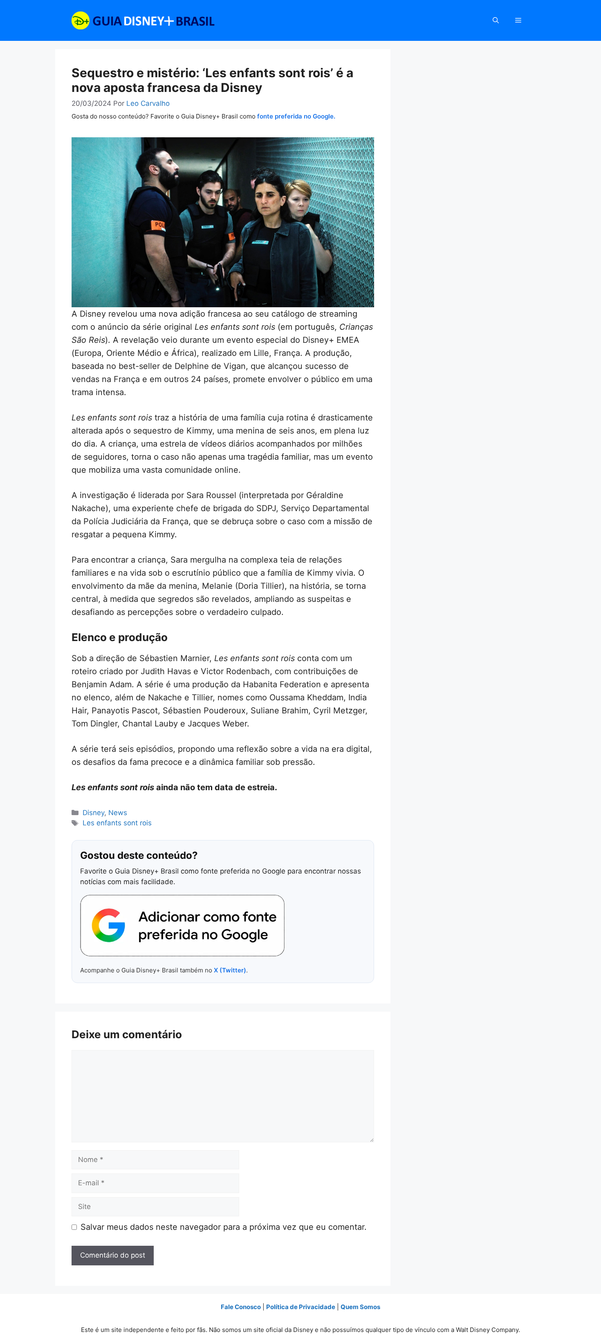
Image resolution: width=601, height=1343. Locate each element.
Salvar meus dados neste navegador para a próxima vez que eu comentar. (224, 1227)
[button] (495, 20)
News (117, 813)
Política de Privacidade (300, 1307)
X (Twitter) (230, 970)
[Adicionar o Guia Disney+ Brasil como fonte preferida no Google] (182, 926)
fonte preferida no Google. (296, 116)
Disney (93, 813)
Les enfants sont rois (117, 823)
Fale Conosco (241, 1307)
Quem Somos (360, 1307)
